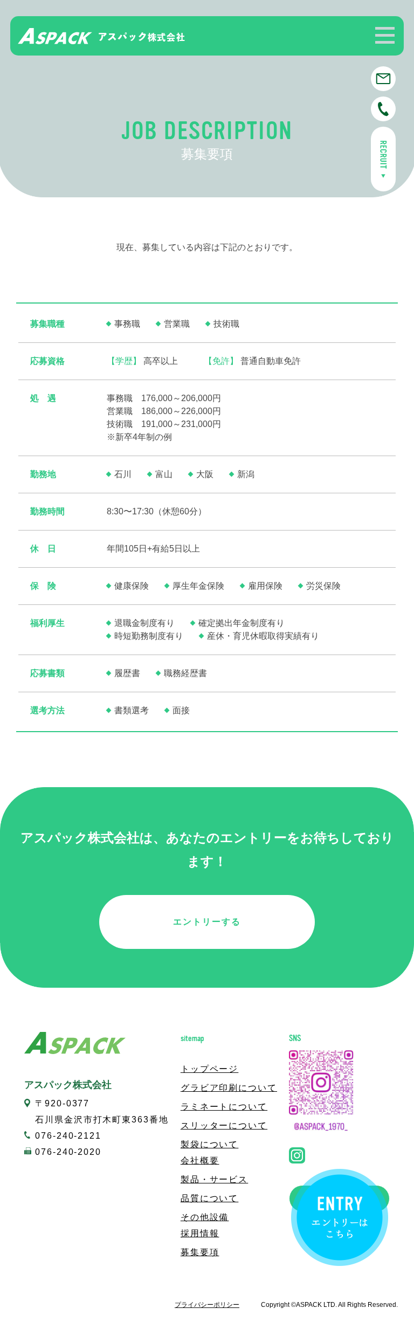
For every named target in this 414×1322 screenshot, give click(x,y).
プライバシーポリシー (207, 1305)
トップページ (210, 1068)
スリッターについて (224, 1125)
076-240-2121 (68, 1135)
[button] (385, 35)
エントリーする (206, 921)
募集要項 (200, 1252)
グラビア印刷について (229, 1087)
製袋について (210, 1144)
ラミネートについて (224, 1106)
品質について (210, 1198)
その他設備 (205, 1217)
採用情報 (200, 1233)
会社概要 (200, 1160)
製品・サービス (214, 1179)
